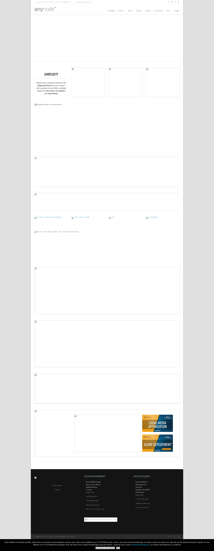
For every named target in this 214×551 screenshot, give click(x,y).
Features (121, 11)
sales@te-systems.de (92, 505)
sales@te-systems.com (142, 503)
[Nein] (211, 545)
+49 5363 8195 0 (91, 496)
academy (148, 11)
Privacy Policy (57, 485)
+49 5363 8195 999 (92, 501)
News (168, 11)
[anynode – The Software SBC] (45, 9)
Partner (130, 11)
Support (138, 11)
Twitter (168, 2)
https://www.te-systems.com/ (95, 509)
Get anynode (159, 11)
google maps (90, 492)
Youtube (172, 2)
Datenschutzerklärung (140, 545)
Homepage (111, 11)
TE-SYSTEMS (70, 536)
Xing (178, 2)
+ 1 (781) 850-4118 (141, 499)
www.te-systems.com (142, 507)
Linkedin (175, 2)
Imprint (57, 489)
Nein (118, 548)
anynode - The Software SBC (49, 536)
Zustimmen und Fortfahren (105, 548)
